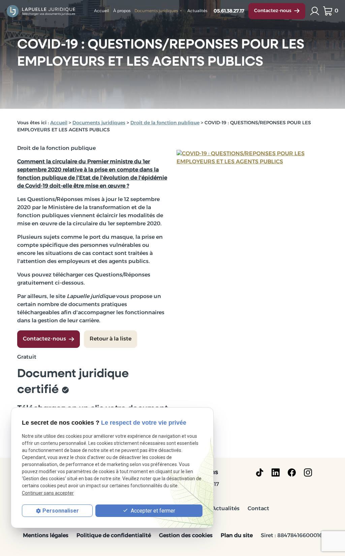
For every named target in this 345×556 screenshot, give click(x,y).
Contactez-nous (272, 10)
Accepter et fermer (152, 511)
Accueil (101, 11)
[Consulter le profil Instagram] (308, 472)
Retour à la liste (110, 339)
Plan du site (237, 535)
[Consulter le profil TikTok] (259, 472)
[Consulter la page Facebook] (292, 472)
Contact (258, 509)
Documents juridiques (156, 11)
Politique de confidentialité (113, 535)
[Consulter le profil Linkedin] (276, 472)
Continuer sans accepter (48, 493)
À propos (121, 11)
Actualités (197, 11)
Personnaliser (60, 511)
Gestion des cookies (186, 535)
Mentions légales (45, 535)
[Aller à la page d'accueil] (41, 11)
